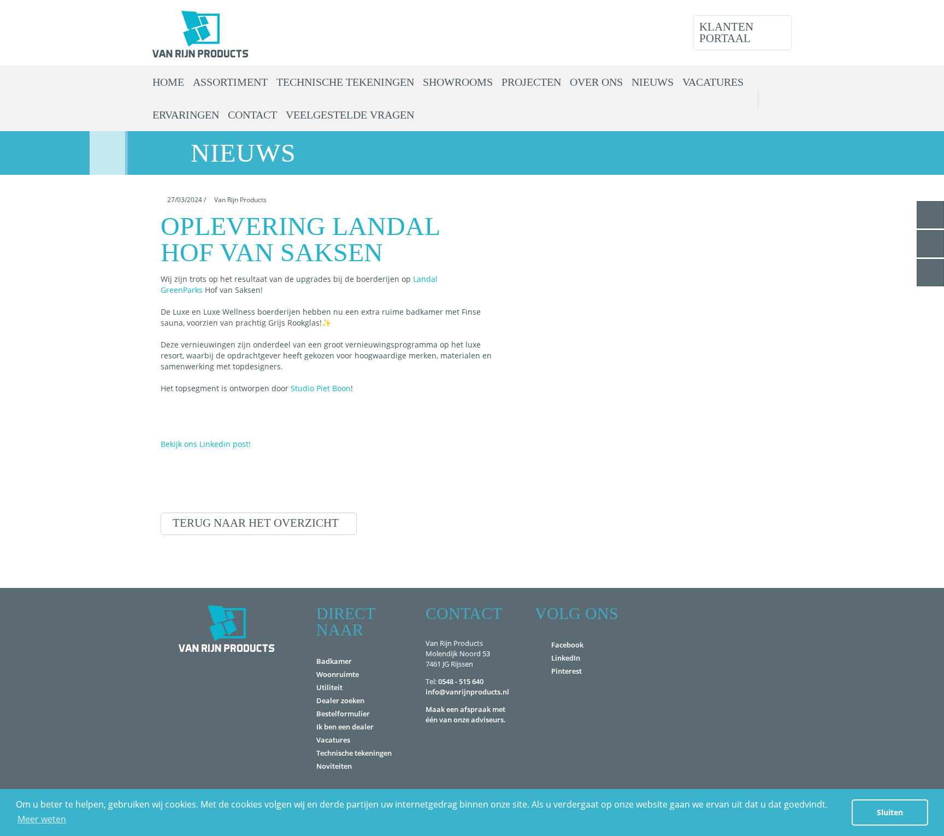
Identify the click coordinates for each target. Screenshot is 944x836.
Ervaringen (185, 115)
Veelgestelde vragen (350, 115)
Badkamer (334, 661)
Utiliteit (329, 687)
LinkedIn (565, 658)
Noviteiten (334, 766)
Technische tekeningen (345, 82)
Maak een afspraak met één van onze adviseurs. (466, 714)
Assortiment (230, 82)
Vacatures (713, 82)
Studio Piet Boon (321, 388)
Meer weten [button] (41, 819)
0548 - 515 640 (460, 681)
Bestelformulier (343, 714)
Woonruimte (337, 674)
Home (168, 82)
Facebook (567, 645)
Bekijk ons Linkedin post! (206, 444)
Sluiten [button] (890, 812)
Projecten (531, 82)
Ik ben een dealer (345, 727)
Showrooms (458, 82)
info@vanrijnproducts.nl (467, 692)
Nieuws (653, 82)
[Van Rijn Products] (200, 33)
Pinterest (566, 671)
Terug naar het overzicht (256, 522)
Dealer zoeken (340, 700)
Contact (252, 115)
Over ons (596, 82)
